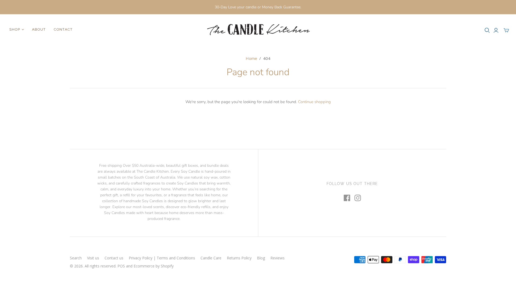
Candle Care (210, 257)
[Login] (496, 30)
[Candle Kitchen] (258, 29)
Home (251, 58)
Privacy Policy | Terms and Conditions (162, 257)
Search (76, 257)
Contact (63, 29)
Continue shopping (314, 101)
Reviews (277, 257)
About (39, 29)
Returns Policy (239, 257)
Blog (261, 257)
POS (121, 266)
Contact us (114, 257)
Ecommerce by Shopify (154, 266)
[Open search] (487, 30)
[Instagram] (357, 198)
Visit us (93, 257)
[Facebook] (347, 198)
